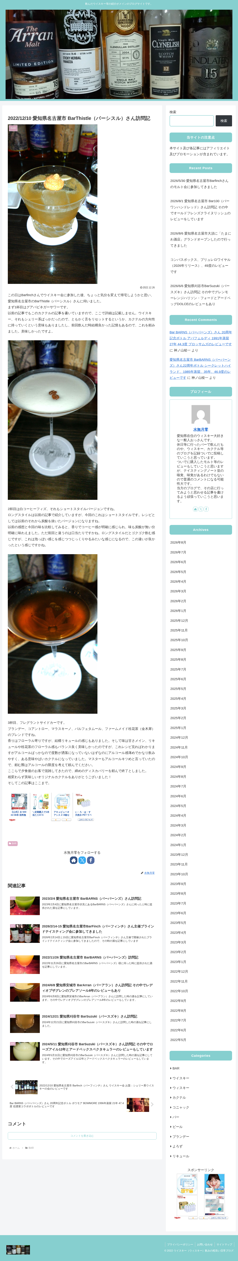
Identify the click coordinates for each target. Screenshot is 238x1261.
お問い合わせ (205, 1244)
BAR (14, 843)
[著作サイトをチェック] (73, 860)
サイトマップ (224, 1244)
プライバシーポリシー (180, 1244)
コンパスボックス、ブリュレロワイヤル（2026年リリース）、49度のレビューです (200, 266)
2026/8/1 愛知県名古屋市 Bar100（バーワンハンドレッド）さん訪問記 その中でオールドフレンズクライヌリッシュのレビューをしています (200, 210)
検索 (173, 112)
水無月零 (200, 429)
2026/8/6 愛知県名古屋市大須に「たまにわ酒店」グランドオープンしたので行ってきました (200, 239)
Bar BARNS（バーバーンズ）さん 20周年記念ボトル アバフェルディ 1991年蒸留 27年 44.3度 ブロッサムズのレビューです (201, 338)
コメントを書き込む (82, 1135)
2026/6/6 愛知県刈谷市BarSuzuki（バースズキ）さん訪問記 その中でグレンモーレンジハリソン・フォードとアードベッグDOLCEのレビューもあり (200, 295)
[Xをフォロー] (82, 860)
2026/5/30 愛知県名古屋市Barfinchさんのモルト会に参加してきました (199, 184)
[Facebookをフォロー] (90, 860)
